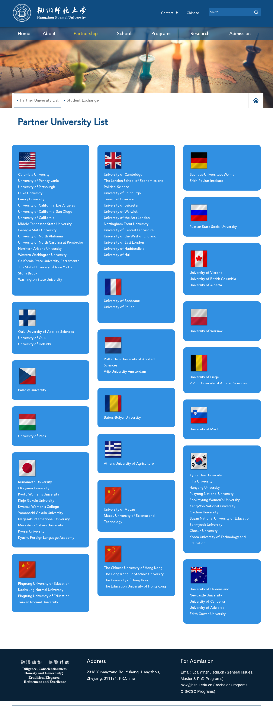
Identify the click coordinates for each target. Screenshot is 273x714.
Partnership (86, 34)
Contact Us (169, 13)
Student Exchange (83, 100)
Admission (240, 34)
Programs (161, 34)
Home (24, 34)
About (49, 34)
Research (200, 34)
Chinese (193, 13)
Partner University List (39, 100)
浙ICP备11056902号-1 (137, 711)
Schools (125, 34)
